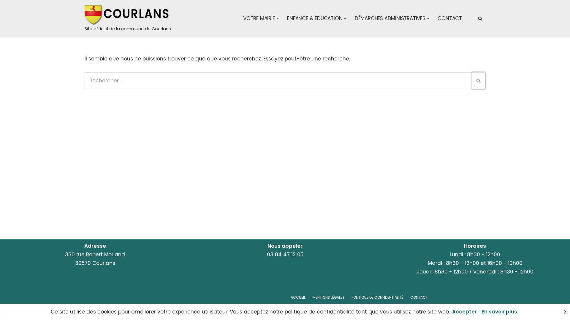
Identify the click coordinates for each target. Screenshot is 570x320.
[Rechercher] (480, 18)
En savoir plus (499, 311)
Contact (450, 18)
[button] (277, 18)
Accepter (464, 311)
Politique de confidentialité (377, 297)
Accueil (298, 297)
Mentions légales (328, 297)
